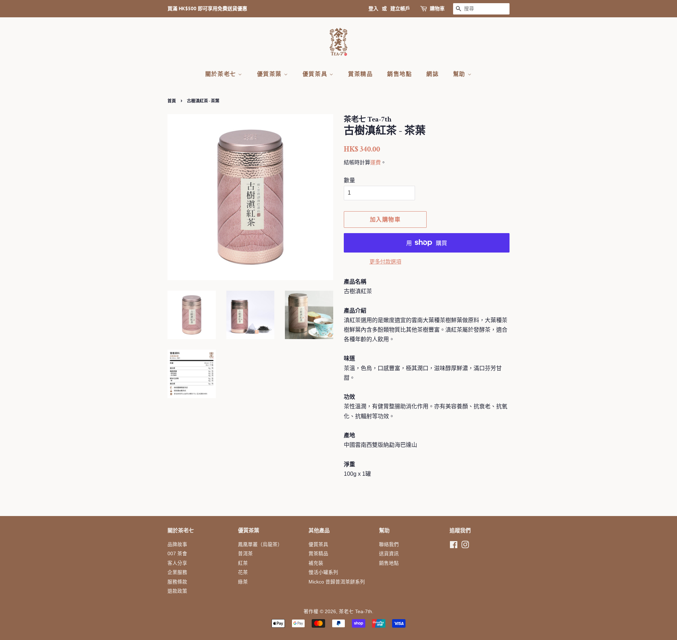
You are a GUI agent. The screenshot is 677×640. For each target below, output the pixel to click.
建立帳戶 (400, 8)
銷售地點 (399, 73)
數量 (349, 180)
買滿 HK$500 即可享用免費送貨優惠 (207, 8)
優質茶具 (316, 73)
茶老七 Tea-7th (355, 611)
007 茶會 (177, 553)
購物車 (437, 8)
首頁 (171, 100)
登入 (373, 8)
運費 (375, 162)
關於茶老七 (221, 73)
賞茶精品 (360, 73)
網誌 (432, 73)
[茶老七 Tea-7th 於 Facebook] (454, 546)
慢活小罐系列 (323, 572)
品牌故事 (177, 544)
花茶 (243, 572)
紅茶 (243, 563)
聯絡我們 (389, 544)
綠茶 (243, 582)
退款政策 (177, 591)
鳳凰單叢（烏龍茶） (260, 544)
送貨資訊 (389, 553)
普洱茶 (245, 553)
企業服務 (177, 572)
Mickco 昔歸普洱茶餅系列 (337, 582)
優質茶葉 (270, 73)
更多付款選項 (385, 262)
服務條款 (177, 582)
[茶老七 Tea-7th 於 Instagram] (465, 546)
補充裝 (316, 563)
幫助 (460, 73)
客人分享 (177, 563)
